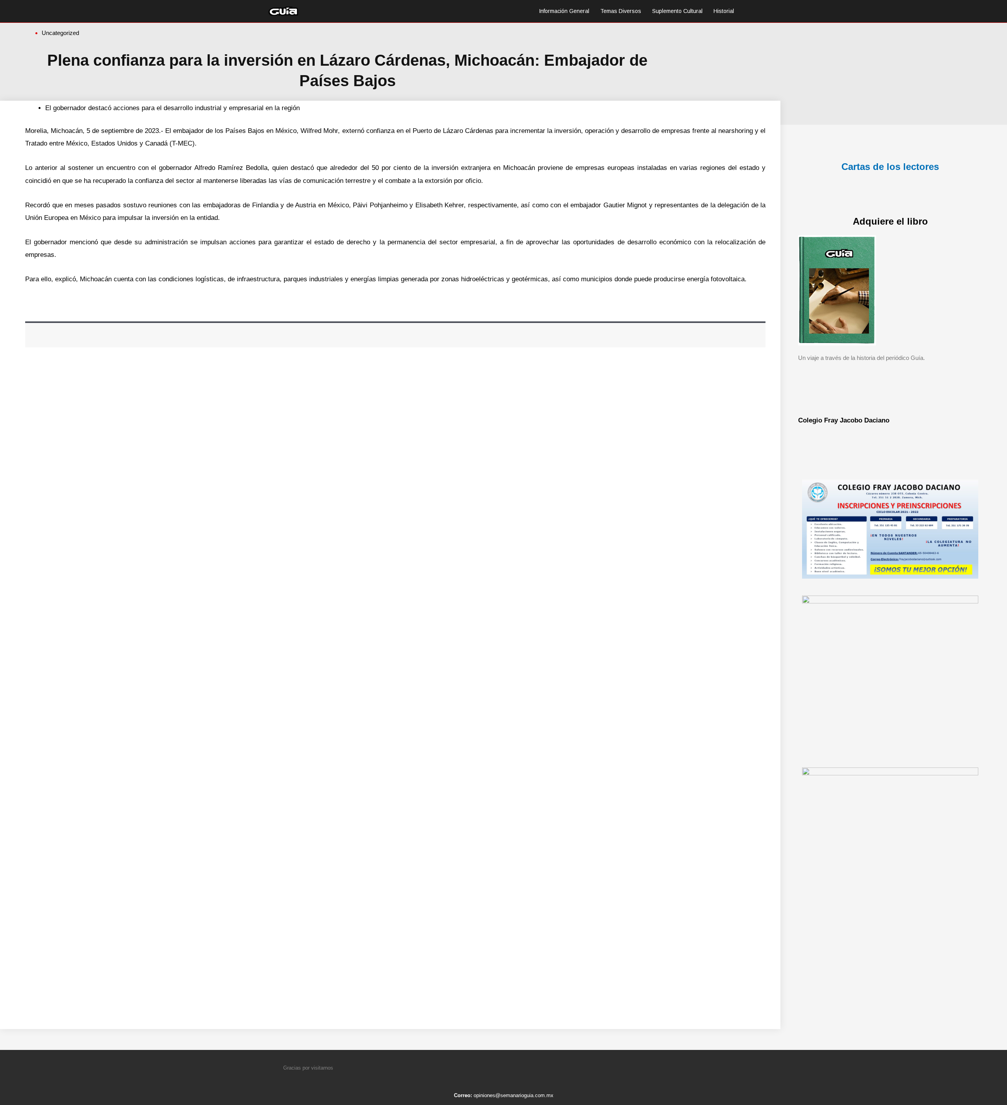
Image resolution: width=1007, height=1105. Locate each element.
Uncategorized (60, 33)
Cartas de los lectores (890, 166)
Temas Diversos (620, 11)
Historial (724, 11)
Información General (564, 11)
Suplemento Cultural (677, 11)
